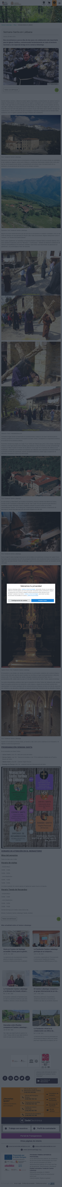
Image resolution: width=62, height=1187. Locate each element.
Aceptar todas (42, 600)
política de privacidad (32, 595)
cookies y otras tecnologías (28, 589)
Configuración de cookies (19, 600)
